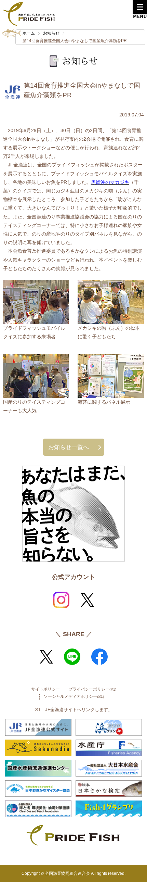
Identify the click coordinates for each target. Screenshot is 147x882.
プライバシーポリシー (92, 689)
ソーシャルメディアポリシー (74, 696)
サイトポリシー (45, 689)
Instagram (61, 600)
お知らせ (51, 33)
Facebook (99, 656)
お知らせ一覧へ (68, 447)
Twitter (87, 600)
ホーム (29, 33)
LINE (72, 656)
